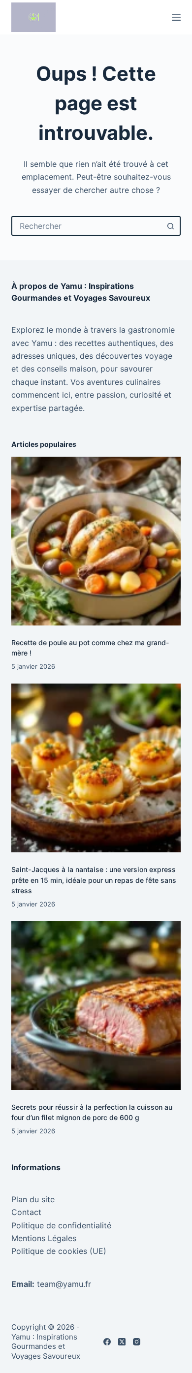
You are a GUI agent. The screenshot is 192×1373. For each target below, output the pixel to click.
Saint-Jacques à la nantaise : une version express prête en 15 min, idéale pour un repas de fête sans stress (93, 879)
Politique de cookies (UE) (58, 1251)
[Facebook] (107, 1341)
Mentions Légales (43, 1238)
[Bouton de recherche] (171, 226)
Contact (26, 1212)
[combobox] (86, 226)
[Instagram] (136, 1341)
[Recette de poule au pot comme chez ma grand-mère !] (95, 541)
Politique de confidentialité (61, 1225)
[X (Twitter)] (122, 1341)
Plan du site (33, 1199)
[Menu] (176, 17)
